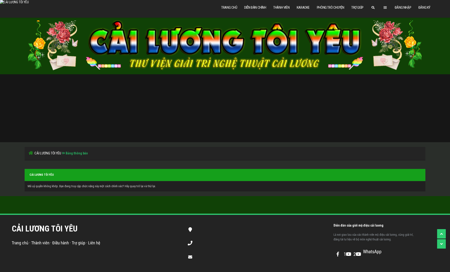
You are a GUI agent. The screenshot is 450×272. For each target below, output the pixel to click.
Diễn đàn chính (255, 7)
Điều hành (60, 242)
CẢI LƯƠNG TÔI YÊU (47, 153)
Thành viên (281, 7)
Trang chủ (229, 7)
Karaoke (303, 7)
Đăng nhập (403, 7)
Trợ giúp (357, 7)
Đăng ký (424, 7)
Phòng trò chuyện (330, 7)
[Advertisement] (225, 107)
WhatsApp (367, 251)
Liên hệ (94, 242)
